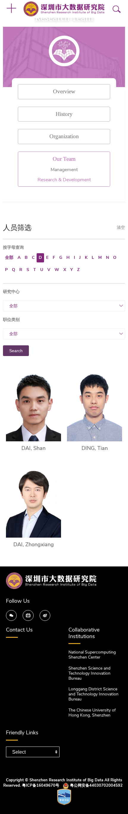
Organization (64, 136)
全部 (9, 257)
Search (16, 350)
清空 (121, 227)
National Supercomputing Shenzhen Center (92, 654)
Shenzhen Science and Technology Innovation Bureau (89, 673)
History (64, 113)
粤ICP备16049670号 (40, 785)
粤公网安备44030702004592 (96, 785)
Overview (64, 91)
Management (64, 169)
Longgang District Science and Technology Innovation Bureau (93, 694)
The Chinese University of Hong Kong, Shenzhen (92, 712)
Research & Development (64, 180)
